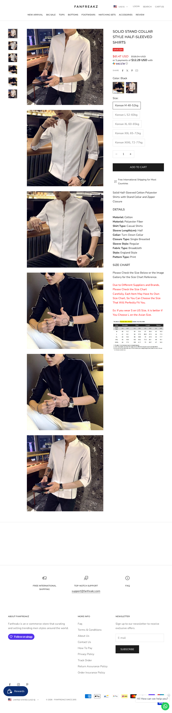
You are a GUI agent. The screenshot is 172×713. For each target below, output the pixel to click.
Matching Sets (107, 14)
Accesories (125, 14)
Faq (80, 624)
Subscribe (127, 649)
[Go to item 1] (12, 33)
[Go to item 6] (12, 94)
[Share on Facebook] (122, 70)
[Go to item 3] (12, 57)
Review (140, 14)
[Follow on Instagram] (18, 684)
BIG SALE (51, 14)
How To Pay (85, 648)
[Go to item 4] (12, 69)
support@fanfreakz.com (86, 591)
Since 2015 (71, 699)
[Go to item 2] (12, 45)
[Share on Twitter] (127, 70)
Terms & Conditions (90, 630)
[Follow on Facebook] (9, 684)
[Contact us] (165, 706)
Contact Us (84, 642)
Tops (61, 14)
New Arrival (35, 14)
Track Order (85, 660)
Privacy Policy (86, 654)
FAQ (127, 585)
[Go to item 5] (12, 82)
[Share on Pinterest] (132, 70)
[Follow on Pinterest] (27, 684)
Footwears (88, 14)
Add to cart (138, 167)
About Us (83, 636)
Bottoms (73, 14)
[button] (138, 62)
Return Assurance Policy (93, 666)
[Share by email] (136, 70)
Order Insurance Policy (91, 672)
